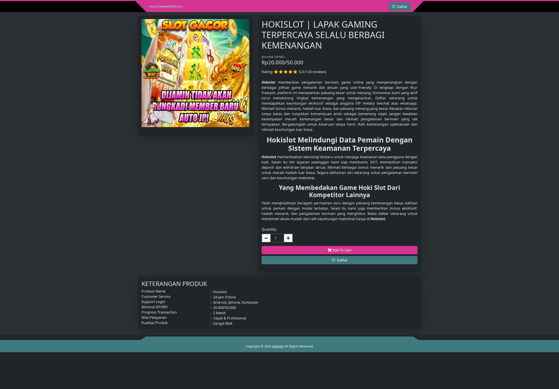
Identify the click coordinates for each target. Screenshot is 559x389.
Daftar (342, 260)
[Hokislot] (165, 6)
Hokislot (278, 346)
